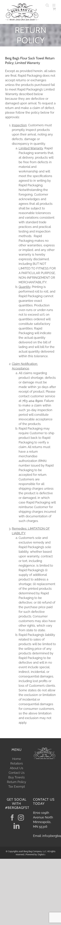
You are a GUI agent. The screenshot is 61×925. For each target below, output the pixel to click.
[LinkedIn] (16, 826)
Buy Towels (16, 777)
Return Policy (16, 782)
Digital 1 (41, 854)
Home (16, 759)
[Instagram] (21, 817)
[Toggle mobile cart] (54, 12)
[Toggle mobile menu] (54, 5)
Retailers (16, 763)
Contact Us (17, 772)
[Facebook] (12, 817)
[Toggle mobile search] (54, 9)
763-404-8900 (32, 401)
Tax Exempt (16, 786)
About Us (16, 768)
